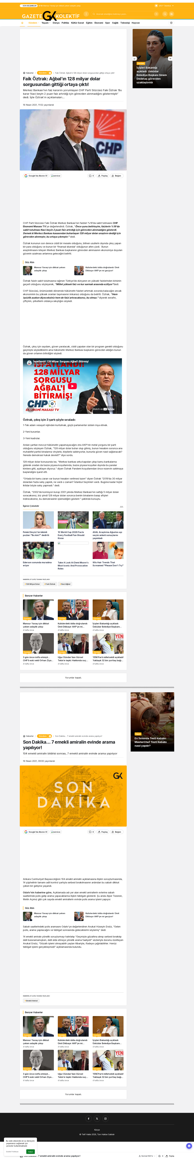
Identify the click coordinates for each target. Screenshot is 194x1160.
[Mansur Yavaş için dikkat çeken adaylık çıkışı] (47, 270)
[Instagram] (105, 1118)
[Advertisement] (73, 50)
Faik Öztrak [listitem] (49, 584)
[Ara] (156, 14)
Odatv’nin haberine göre (37, 892)
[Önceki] (135, 58)
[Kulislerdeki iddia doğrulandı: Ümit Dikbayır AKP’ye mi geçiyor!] (99, 270)
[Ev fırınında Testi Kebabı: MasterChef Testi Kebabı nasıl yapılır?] (152, 722)
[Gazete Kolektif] (50, 16)
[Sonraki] (170, 58)
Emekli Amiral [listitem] (31, 1001)
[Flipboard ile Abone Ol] (56, 176)
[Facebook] (88, 1118)
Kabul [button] (30, 1152)
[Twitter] (97, 1118)
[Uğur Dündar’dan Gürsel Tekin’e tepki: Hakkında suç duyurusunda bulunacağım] (73, 649)
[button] (171, 14)
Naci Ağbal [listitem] (65, 584)
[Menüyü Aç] (86, 14)
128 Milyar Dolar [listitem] (32, 584)
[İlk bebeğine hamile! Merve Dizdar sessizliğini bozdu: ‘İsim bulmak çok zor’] (152, 58)
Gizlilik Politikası (12, 1152)
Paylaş (171, 1156)
